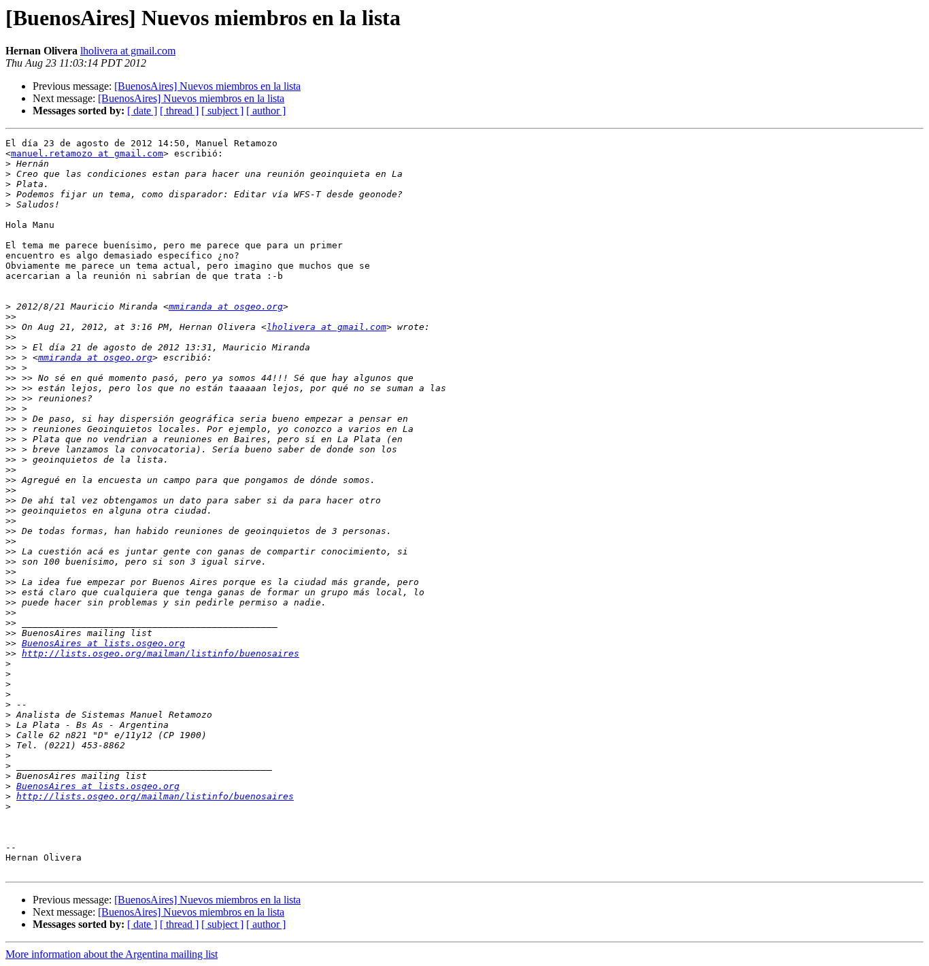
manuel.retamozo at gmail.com (87, 153)
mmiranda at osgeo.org (226, 306)
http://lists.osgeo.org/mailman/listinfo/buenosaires (160, 653)
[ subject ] (222, 110)
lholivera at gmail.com (127, 50)
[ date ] (142, 110)
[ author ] (266, 110)
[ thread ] (179, 110)
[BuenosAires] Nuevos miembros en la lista (207, 86)
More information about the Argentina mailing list (111, 954)
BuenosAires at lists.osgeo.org (103, 643)
